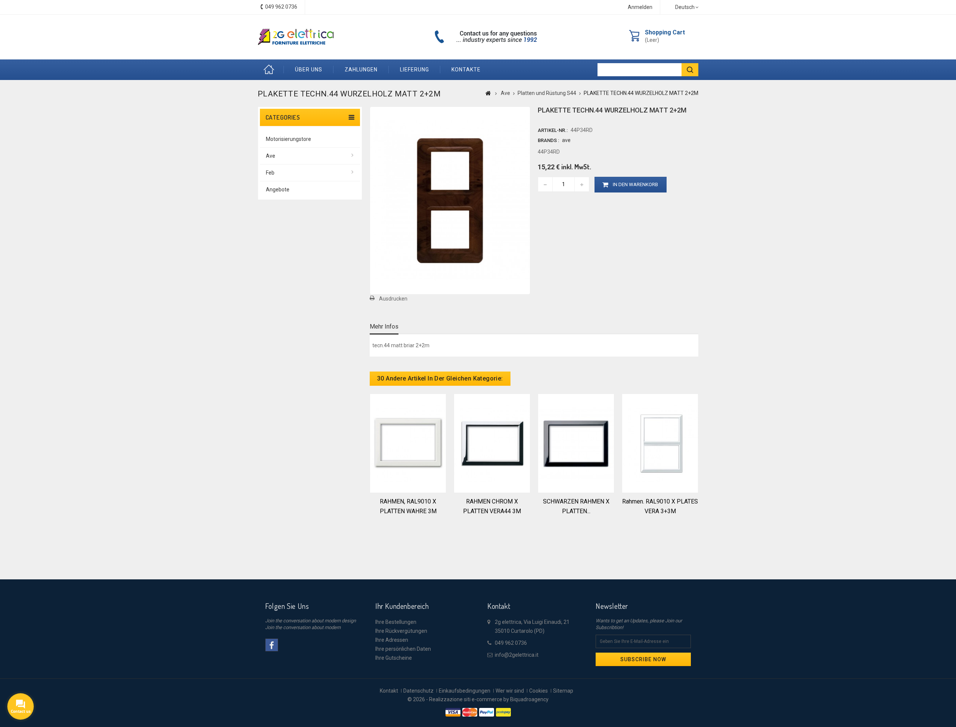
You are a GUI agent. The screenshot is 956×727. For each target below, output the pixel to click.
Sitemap (563, 691)
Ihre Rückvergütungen (401, 631)
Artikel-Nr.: (553, 130)
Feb (270, 173)
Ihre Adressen (391, 640)
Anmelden (640, 7)
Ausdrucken (393, 299)
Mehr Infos (384, 326)
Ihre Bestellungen (395, 622)
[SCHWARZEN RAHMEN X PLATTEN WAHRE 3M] (576, 443)
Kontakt (389, 691)
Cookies (538, 691)
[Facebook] (272, 645)
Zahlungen (361, 70)
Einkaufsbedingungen (464, 691)
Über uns (308, 70)
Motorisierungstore (288, 139)
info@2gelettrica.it (516, 655)
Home (271, 69)
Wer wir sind (510, 691)
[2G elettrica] (296, 37)
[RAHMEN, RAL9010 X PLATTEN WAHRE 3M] (408, 443)
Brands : (548, 140)
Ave (270, 156)
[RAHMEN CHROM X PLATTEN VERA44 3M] (492, 443)
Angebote (277, 189)
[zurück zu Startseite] (488, 93)
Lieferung (414, 70)
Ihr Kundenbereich (402, 606)
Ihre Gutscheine (393, 658)
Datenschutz (418, 691)
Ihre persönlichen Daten (403, 649)
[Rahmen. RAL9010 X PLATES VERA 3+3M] (660, 443)
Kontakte (466, 70)
